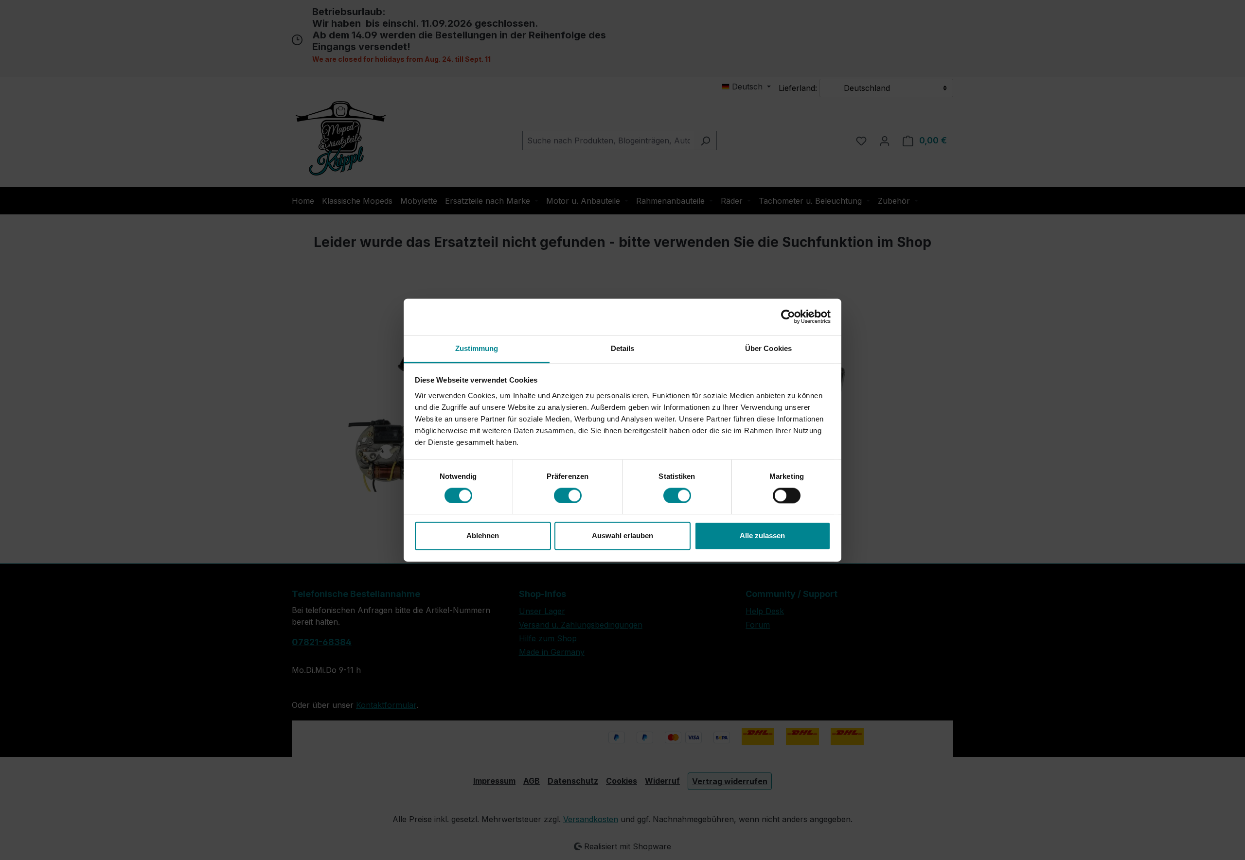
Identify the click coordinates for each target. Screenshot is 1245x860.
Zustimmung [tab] (476, 348)
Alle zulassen (762, 536)
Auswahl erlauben (622, 536)
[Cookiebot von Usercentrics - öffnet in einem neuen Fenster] (788, 316)
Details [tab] (623, 348)
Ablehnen (482, 536)
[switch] (568, 495)
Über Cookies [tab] (768, 348)
